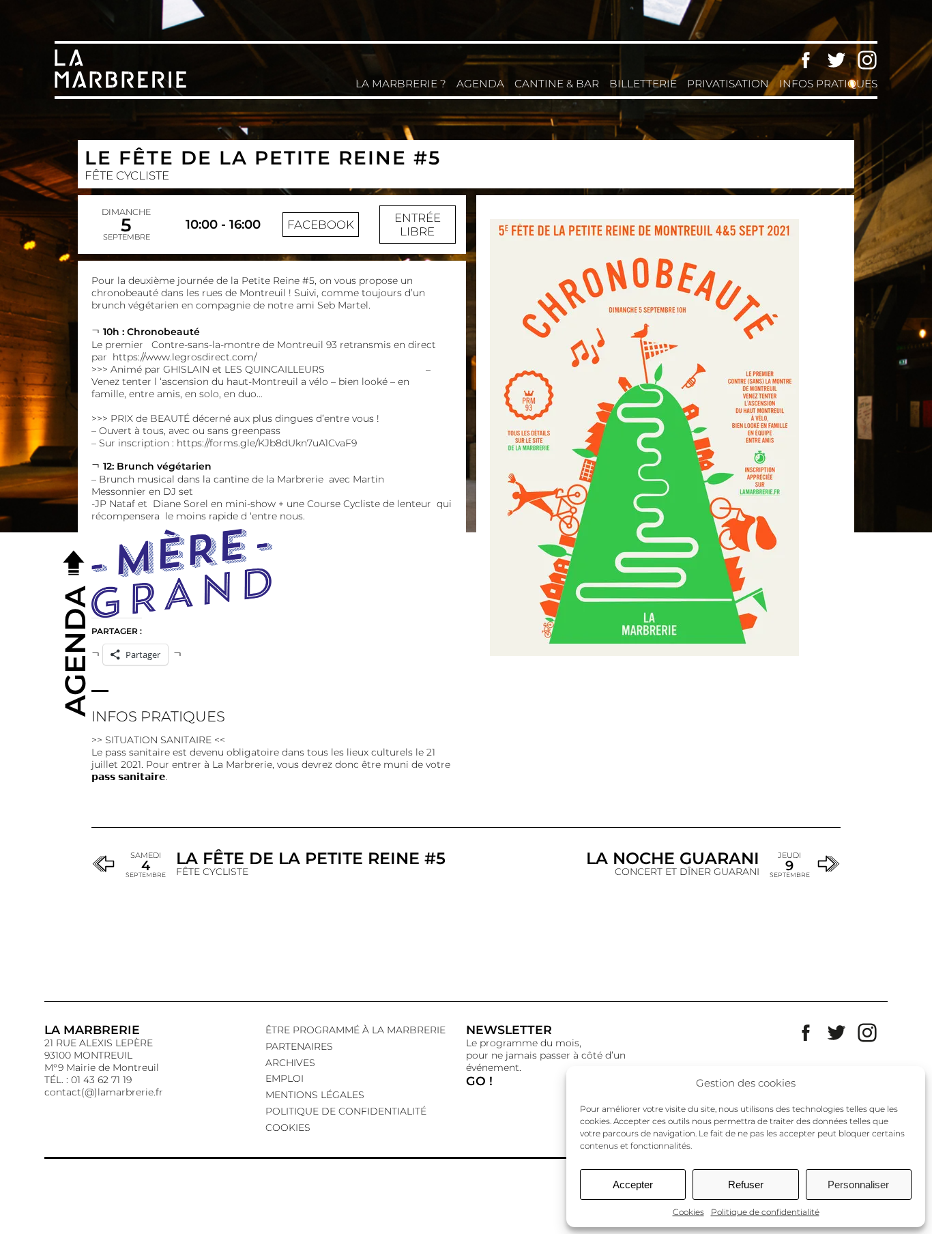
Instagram (867, 60)
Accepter (633, 1184)
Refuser (745, 1184)
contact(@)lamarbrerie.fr (103, 1092)
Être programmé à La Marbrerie (355, 1030)
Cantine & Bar (556, 83)
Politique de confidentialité (765, 1212)
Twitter (836, 60)
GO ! (479, 1081)
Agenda (480, 83)
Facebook (806, 60)
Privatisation (728, 83)
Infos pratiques (828, 83)
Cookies (688, 1212)
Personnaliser (858, 1184)
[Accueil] (123, 87)
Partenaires (299, 1046)
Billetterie (643, 83)
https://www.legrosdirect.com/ (185, 357)
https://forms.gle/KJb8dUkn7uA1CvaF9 (267, 443)
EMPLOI (284, 1078)
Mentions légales (314, 1095)
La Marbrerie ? (400, 83)
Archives (290, 1063)
